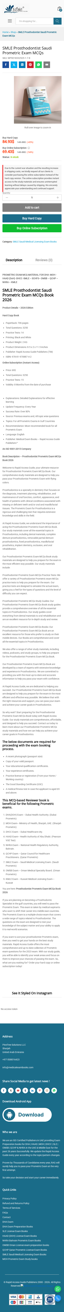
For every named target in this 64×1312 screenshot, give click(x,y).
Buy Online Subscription (32, 228)
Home (5, 32)
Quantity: (6, 193)
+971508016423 (11, 1059)
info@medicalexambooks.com (17, 1067)
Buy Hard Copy (32, 218)
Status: (6, 157)
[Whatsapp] (54, 1090)
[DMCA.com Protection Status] (37, 1285)
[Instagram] (47, 1090)
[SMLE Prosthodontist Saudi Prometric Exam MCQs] (5, 64)
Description (14, 260)
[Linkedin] (32, 1090)
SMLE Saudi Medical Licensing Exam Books (35, 241)
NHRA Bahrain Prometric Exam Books (21, 1240)
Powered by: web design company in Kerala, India (32, 1289)
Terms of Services (11, 1208)
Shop (13, 32)
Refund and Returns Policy (15, 1203)
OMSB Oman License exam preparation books (25, 1245)
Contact (6, 1217)
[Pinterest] (40, 1090)
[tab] (14, 261)
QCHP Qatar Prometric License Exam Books (24, 1250)
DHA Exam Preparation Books (17, 1226)
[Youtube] (18, 1090)
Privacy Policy (9, 1198)
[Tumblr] (25, 1090)
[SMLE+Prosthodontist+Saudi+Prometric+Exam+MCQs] (14, 64)
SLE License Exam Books (15, 1231)
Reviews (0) (44, 260)
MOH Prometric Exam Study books (20, 1259)
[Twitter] (11, 1090)
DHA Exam (7, 1222)
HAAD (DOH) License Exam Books (19, 1236)
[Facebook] (3, 1090)
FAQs (5, 1212)
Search (57, 21)
